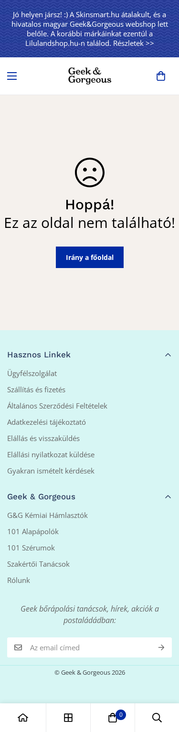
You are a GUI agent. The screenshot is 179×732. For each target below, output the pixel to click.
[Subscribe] (161, 647)
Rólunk (18, 580)
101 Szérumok (31, 547)
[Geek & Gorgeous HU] (90, 76)
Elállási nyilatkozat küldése (51, 454)
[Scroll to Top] (161, 681)
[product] (23, 717)
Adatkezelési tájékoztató (46, 422)
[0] (161, 76)
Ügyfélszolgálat (32, 373)
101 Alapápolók (33, 531)
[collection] (68, 717)
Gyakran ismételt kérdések (51, 470)
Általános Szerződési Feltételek (57, 405)
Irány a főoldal (90, 257)
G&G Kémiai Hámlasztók (47, 515)
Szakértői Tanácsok (38, 564)
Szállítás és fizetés (36, 389)
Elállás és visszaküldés (43, 438)
